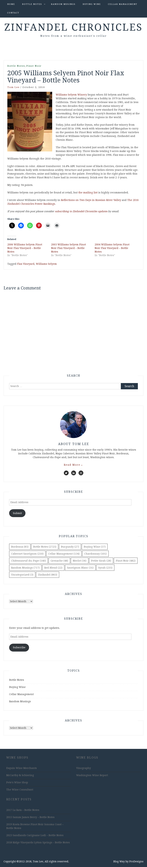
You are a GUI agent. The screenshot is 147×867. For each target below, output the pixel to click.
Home (11, 4)
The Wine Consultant (19, 789)
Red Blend (53, 567)
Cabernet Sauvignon (27, 553)
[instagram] (81, 473)
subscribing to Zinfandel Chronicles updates (81, 211)
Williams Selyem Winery (71, 94)
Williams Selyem (46, 263)
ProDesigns (136, 861)
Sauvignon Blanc (80, 567)
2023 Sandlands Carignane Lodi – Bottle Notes (34, 835)
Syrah (105, 567)
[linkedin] (73, 473)
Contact (13, 13)
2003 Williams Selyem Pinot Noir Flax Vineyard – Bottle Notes (68, 248)
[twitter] (66, 473)
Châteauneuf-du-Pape (28, 560)
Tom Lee (13, 87)
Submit (17, 513)
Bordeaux (20, 546)
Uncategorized (22, 574)
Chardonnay (95, 553)
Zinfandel (47, 574)
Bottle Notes (32, 4)
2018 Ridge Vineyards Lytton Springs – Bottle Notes (38, 842)
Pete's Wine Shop (17, 782)
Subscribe (19, 647)
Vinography (83, 768)
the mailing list (88, 192)
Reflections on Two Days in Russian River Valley (91, 200)
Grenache (59, 560)
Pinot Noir (34, 66)
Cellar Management (122, 4)
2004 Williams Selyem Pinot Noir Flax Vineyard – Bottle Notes (112, 248)
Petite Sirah (101, 560)
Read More (73, 464)
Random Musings (63, 4)
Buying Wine (92, 4)
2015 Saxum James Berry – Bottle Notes (30, 817)
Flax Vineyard (25, 263)
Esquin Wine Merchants (21, 768)
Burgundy (70, 546)
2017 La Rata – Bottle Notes (22, 810)
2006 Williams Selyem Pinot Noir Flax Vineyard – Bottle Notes (24, 248)
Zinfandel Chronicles (73, 27)
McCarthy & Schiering (20, 775)
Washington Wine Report (92, 775)
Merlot (79, 560)
